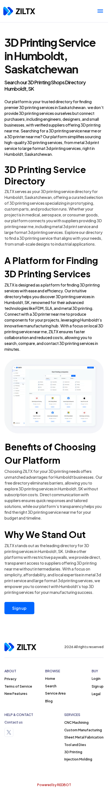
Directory (24, 180)
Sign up (19, 608)
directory (63, 101)
